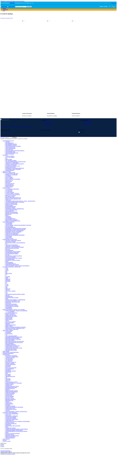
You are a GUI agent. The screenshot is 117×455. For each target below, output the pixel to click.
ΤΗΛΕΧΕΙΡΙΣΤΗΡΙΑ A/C (10, 263)
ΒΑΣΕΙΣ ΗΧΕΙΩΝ (9, 205)
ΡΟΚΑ (6, 426)
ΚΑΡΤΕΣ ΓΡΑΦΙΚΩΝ (9, 394)
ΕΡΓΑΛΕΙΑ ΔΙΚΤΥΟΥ (9, 183)
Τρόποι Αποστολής (87, 122)
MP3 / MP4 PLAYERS (10, 196)
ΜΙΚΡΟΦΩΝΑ (8, 214)
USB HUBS (7, 378)
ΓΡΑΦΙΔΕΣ (7, 323)
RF (6, 283)
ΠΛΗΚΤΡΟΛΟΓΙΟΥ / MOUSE (11, 305)
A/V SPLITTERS (8, 190)
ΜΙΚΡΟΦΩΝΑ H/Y (9, 400)
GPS (6, 158)
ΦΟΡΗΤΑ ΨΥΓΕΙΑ (9, 238)
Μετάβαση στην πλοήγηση (5, 1)
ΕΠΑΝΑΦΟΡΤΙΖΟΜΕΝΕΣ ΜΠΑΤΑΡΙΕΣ (13, 337)
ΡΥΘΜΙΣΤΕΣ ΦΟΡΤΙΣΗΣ (10, 344)
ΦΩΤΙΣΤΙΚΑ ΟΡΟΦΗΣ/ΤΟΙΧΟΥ (12, 435)
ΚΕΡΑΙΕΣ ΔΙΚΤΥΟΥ (9, 185)
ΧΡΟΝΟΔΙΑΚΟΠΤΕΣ (9, 437)
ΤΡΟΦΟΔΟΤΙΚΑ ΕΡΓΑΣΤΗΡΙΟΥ (12, 264)
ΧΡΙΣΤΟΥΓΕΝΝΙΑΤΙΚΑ (10, 436)
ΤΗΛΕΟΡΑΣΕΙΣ (8, 236)
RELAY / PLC (8, 414)
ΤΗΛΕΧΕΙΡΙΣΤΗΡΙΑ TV (10, 218)
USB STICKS (8, 379)
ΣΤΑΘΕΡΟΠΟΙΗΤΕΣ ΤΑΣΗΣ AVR (12, 345)
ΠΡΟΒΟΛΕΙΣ (8, 424)
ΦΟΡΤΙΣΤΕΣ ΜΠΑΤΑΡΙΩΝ (11, 349)
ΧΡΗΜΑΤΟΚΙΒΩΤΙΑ (9, 170)
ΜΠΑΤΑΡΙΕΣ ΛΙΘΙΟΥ (10, 340)
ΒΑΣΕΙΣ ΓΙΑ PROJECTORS (11, 203)
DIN (6, 272)
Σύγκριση (5, 440)
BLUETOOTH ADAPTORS (11, 355)
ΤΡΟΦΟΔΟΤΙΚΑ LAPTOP (10, 409)
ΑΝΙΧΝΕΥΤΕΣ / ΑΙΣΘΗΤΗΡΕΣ (11, 162)
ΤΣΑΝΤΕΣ (7, 410)
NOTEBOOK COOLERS (10, 371)
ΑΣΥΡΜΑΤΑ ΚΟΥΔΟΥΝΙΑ (11, 164)
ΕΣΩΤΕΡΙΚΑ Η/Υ (9, 296)
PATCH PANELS (8, 176)
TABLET (7, 320)
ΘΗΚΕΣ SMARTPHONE (10, 324)
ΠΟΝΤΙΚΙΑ (7, 404)
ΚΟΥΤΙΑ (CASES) (9, 397)
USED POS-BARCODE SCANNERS (13, 146)
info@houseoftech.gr (26, 126)
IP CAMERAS (8, 175)
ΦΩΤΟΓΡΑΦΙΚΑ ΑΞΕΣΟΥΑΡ (11, 219)
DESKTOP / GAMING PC (10, 362)
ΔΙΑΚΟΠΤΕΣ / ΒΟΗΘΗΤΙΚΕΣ (11, 419)
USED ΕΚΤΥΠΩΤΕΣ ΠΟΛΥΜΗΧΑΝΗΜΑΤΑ (14, 150)
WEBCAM (7, 380)
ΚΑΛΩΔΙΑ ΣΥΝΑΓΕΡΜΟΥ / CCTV (12, 166)
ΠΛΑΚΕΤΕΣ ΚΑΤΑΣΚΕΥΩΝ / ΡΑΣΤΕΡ (13, 258)
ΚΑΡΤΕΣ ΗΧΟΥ (8, 395)
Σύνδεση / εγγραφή (6, 441)
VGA (6, 292)
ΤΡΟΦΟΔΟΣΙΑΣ (8, 308)
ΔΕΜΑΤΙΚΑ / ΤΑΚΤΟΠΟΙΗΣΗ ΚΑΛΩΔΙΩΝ (14, 247)
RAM (6, 373)
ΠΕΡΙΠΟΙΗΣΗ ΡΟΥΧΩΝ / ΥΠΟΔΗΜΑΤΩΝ (14, 230)
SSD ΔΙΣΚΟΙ (8, 375)
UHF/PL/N (7, 289)
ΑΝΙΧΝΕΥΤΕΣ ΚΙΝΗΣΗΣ (10, 417)
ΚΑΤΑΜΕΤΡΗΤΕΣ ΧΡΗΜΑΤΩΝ (12, 252)
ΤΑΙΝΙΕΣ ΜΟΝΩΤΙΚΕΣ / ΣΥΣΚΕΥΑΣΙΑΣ (14, 430)
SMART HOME (8, 159)
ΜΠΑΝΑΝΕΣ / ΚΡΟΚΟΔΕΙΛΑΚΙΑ (12, 301)
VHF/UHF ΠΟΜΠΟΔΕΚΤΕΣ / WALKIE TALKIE (15, 161)
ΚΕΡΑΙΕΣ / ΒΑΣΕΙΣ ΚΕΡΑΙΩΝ (11, 213)
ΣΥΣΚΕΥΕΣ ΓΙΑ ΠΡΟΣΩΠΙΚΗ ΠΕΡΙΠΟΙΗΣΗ (14, 235)
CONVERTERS (8, 331)
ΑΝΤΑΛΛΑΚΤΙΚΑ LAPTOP (11, 381)
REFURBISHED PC (9, 142)
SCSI (6, 286)
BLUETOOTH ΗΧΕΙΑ (10, 313)
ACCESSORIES (11, 311)
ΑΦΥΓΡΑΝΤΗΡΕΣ (9, 226)
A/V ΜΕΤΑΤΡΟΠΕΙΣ (9, 192)
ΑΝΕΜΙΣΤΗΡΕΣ (8, 224)
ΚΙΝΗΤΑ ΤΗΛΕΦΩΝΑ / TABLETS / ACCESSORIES (16, 310)
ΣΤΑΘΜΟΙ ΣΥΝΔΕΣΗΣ (10, 406)
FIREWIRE (7, 276)
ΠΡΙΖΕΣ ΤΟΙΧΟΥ (9, 186)
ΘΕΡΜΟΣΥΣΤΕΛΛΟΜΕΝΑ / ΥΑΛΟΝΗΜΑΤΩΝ (15, 299)
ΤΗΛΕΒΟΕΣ (8, 216)
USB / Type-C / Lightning (10, 290)
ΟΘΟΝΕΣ (7, 401)
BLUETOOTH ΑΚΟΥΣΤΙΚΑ (11, 312)
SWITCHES (7, 182)
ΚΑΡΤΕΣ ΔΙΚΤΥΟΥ (9, 184)
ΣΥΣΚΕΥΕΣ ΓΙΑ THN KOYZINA (12, 232)
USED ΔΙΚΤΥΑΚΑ (9, 149)
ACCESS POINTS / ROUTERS (11, 173)
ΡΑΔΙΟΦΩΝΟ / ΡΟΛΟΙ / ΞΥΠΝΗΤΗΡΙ (13, 231)
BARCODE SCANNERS (10, 241)
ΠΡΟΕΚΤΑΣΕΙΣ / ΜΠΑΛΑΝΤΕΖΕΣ (12, 425)
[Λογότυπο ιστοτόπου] (3, 6)
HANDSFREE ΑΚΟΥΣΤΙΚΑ (11, 316)
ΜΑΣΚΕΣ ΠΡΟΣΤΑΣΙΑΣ (10, 167)
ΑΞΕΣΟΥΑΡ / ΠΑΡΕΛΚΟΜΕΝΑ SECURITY (14, 163)
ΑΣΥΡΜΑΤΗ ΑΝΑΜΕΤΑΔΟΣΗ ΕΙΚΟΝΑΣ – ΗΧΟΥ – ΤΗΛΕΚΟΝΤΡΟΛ (20, 201)
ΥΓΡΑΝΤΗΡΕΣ (8, 237)
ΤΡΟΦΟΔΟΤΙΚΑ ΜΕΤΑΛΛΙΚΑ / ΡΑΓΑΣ (13, 347)
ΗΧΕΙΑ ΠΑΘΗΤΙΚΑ (9, 210)
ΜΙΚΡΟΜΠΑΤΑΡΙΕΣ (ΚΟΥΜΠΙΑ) (12, 338)
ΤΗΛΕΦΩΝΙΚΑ (8, 307)
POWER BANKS (8, 317)
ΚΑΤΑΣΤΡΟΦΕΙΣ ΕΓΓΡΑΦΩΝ (11, 253)
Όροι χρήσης (46, 122)
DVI (6, 274)
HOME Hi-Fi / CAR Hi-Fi (10, 195)
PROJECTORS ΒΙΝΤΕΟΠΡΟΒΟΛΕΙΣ (13, 197)
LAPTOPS (7, 141)
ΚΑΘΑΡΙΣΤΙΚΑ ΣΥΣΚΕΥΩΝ (11, 212)
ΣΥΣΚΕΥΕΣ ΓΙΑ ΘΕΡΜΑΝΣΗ (11, 233)
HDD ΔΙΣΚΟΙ (8, 365)
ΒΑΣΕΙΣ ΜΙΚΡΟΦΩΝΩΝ (10, 206)
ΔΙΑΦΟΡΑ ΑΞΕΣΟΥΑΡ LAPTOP (12, 386)
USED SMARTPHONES (10, 148)
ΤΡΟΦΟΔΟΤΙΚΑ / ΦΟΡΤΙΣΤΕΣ (11, 329)
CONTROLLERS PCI (9, 357)
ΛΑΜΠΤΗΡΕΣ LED (9, 420)
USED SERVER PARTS (10, 147)
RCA (6, 282)
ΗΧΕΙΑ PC (7, 389)
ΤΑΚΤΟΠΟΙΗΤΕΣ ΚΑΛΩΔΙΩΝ (11, 306)
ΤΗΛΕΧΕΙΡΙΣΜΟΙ (9, 262)
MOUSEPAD (8, 369)
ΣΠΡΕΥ (7, 261)
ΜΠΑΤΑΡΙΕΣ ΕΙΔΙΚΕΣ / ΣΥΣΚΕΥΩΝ (13, 339)
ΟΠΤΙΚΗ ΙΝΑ (8, 303)
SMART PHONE (8, 318)
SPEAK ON (7, 288)
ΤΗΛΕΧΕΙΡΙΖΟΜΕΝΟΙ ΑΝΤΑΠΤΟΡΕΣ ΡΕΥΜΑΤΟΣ (16, 431)
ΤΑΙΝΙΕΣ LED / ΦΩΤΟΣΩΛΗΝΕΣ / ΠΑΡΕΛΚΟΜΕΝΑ (16, 429)
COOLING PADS (9, 358)
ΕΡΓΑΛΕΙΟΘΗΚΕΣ (9, 250)
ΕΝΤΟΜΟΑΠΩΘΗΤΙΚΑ (10, 227)
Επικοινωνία (46, 124)
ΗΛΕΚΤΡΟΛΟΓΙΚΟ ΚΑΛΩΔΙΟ (11, 297)
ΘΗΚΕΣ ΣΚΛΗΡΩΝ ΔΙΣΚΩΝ (11, 391)
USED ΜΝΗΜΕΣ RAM (10, 151)
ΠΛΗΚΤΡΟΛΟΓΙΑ (9, 403)
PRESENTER (8, 372)
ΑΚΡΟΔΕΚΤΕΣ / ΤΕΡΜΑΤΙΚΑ (11, 415)
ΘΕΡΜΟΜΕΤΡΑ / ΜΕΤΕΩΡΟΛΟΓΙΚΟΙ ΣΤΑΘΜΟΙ (15, 228)
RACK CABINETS (9, 178)
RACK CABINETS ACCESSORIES (12, 179)
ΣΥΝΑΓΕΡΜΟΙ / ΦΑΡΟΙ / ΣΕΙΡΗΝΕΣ (13, 169)
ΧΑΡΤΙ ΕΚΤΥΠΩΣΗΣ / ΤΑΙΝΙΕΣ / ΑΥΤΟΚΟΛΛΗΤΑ (16, 411)
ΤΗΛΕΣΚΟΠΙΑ (8, 217)
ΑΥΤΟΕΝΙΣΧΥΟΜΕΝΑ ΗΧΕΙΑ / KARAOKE (14, 202)
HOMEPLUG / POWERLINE (11, 174)
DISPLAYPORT (8, 273)
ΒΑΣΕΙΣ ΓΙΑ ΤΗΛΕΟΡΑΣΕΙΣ (11, 204)
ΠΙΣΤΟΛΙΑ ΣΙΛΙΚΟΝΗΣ (10, 256)
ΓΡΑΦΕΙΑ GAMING (9, 384)
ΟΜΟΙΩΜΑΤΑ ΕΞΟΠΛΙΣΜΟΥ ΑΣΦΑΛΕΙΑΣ (14, 168)
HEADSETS (7, 366)
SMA (6, 287)
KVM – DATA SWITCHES (10, 367)
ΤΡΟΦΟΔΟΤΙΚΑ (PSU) (10, 408)
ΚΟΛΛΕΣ (7, 254)
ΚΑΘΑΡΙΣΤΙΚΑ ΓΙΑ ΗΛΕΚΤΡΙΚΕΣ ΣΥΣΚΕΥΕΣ (15, 229)
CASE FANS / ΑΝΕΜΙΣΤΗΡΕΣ (11, 356)
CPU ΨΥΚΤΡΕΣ (8, 361)
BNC (6, 271)
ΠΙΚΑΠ (7, 215)
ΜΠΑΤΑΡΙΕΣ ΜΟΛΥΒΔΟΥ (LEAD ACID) (14, 342)
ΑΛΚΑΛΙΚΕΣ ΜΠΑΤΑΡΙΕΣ (11, 335)
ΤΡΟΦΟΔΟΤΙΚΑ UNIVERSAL (11, 346)
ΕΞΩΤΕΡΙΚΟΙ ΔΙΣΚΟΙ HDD (11, 387)
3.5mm (6, 269)
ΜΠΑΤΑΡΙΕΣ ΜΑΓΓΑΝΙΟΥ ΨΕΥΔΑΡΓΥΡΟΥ (14, 341)
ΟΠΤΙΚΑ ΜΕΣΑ (8, 402)
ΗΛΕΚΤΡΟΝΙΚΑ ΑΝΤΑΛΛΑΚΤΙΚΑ (13, 251)
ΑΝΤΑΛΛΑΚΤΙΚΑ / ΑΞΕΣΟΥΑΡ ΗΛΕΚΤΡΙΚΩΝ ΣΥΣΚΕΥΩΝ (18, 225)
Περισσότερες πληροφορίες (6, 453)
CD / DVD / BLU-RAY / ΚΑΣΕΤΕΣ (12, 194)
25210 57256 (12, 3)
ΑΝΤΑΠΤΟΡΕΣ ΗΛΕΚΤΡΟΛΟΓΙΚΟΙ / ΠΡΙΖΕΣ (15, 294)
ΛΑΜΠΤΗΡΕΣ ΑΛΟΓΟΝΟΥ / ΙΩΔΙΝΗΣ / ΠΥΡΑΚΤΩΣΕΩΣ (17, 421)
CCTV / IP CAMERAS (10, 157)
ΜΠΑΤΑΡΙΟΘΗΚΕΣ (9, 343)
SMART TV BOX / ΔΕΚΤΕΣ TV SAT (13, 198)
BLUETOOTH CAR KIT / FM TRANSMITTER (15, 242)
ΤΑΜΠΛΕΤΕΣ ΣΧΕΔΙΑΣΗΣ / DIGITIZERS (14, 407)
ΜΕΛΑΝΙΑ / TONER (9, 398)
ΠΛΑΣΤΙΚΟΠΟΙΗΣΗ (9, 259)
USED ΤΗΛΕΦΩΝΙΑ (9, 153)
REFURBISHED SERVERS (11, 144)
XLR (6, 293)
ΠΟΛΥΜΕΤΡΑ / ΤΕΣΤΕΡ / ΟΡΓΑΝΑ (12, 260)
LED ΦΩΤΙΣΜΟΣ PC (9, 368)
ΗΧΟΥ (6, 298)
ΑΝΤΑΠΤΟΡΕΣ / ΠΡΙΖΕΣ (10, 418)
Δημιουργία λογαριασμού (5, 450)
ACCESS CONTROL (9, 156)
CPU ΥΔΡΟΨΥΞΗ (9, 360)
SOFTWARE (8, 374)
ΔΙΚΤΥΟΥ (7, 295)
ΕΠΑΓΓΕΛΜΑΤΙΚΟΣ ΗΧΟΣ (11, 209)
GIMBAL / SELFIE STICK (10, 315)
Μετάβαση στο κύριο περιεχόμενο (17, 1)
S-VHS (6, 284)
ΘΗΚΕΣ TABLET (9, 326)
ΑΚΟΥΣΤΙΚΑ (8, 199)
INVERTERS (8, 332)
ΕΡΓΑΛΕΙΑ (7, 249)
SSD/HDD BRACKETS (10, 376)
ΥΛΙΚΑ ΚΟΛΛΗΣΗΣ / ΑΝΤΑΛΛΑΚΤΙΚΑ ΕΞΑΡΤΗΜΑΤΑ (17, 265)
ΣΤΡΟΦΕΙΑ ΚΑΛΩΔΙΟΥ (10, 428)
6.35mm (7, 270)
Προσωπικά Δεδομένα (88, 121)
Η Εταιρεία (46, 121)
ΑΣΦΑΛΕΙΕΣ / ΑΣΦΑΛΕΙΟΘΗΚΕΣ (12, 246)
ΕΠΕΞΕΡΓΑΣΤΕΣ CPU (10, 388)
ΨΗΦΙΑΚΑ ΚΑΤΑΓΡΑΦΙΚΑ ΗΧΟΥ (12, 220)
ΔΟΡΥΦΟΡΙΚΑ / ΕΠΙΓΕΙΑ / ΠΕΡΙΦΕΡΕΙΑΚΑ (14, 208)
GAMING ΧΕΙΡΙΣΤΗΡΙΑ (10, 364)
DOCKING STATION (9, 363)
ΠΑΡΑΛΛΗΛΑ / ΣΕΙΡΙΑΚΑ (11, 304)
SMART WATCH (8, 319)
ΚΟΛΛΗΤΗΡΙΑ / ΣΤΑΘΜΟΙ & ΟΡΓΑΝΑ (13, 255)
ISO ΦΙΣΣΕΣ (7, 281)
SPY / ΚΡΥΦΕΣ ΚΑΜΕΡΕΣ (11, 160)
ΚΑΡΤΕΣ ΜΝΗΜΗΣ (9, 396)
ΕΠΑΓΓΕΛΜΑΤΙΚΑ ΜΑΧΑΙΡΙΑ (12, 248)
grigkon (16, 136)
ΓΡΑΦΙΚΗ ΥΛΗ (8, 385)
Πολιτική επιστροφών (48, 123)
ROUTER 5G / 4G (9, 180)
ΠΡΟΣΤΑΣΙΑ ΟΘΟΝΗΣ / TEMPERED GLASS (15, 328)
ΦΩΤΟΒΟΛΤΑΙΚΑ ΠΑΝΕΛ (11, 350)
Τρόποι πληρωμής (87, 123)
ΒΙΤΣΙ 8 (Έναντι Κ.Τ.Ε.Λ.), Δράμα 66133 (8, 126)
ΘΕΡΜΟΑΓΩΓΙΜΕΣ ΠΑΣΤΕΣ (11, 390)
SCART (7, 285)
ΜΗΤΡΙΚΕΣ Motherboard (10, 399)
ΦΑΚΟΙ (6, 432)
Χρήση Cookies (87, 124)
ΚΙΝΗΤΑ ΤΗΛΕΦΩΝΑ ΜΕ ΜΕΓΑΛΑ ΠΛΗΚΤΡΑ (15, 327)
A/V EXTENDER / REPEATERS (12, 189)
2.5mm (6, 267)
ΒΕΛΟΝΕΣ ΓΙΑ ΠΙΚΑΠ (10, 207)
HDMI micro (7, 278)
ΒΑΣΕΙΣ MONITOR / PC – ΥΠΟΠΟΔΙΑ (13, 383)
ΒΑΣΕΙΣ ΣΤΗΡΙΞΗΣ (9, 322)
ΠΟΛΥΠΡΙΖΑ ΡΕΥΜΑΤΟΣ (10, 423)
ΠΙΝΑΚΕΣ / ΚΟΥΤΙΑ (9, 422)
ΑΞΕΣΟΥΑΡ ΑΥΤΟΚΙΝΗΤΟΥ (11, 244)
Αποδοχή (13, 453)
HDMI (6, 277)
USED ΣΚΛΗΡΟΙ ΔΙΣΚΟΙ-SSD (11, 152)
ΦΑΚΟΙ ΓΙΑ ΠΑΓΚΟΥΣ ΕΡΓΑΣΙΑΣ (12, 433)
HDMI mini (7, 280)
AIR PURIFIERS (8, 223)
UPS (6, 334)
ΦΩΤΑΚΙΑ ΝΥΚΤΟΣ (9, 434)
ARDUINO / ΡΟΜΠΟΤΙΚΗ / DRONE (13, 240)
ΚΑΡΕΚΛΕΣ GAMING (10, 392)
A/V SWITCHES (8, 191)
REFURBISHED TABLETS (11, 145)
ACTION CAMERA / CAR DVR (12, 193)
